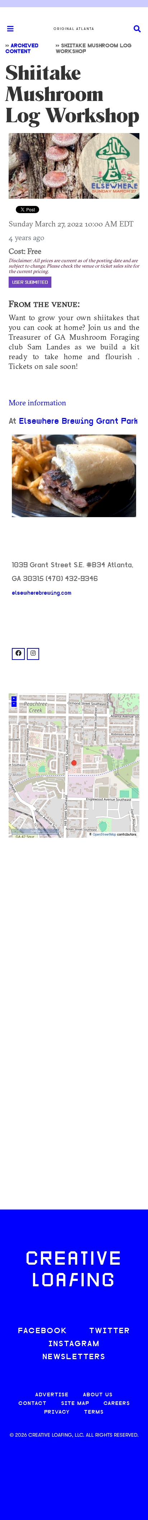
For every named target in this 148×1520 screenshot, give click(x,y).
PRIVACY (57, 1412)
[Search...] (137, 29)
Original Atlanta (74, 29)
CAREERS (116, 1403)
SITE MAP (75, 1403)
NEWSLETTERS (74, 1357)
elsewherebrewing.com (41, 593)
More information (37, 402)
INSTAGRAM (74, 1344)
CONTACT (32, 1403)
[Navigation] (7, 28)
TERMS (94, 1412)
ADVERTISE (52, 1395)
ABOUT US (98, 1395)
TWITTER (109, 1331)
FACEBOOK (43, 1331)
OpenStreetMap (104, 834)
